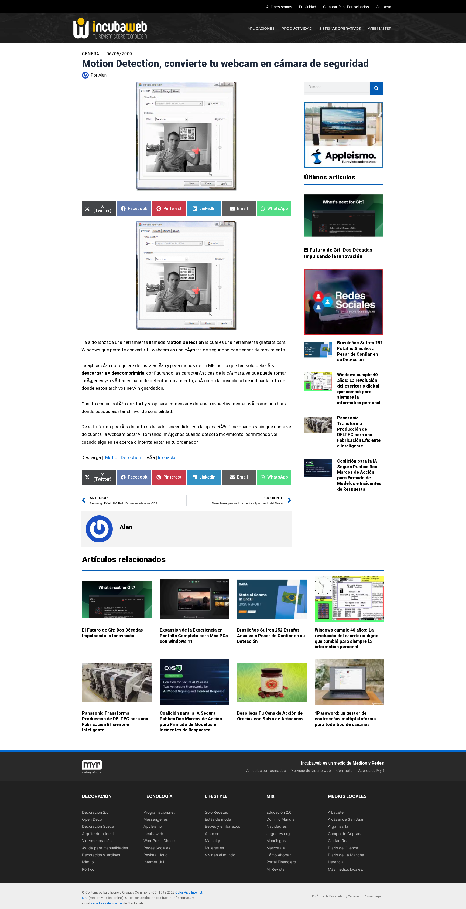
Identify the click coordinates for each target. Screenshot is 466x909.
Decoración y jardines (101, 855)
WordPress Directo (159, 840)
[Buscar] (376, 88)
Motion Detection (123, 457)
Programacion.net (159, 812)
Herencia (336, 862)
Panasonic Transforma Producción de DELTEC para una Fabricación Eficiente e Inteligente (359, 432)
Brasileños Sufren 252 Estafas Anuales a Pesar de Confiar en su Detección (359, 351)
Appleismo (152, 826)
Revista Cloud (155, 855)
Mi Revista (275, 869)
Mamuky (212, 840)
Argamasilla (338, 826)
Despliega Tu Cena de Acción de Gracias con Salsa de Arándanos (270, 716)
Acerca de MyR (371, 770)
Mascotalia (275, 848)
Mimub (88, 862)
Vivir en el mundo (220, 855)
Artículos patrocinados (266, 770)
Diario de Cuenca (343, 848)
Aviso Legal (373, 896)
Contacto (383, 7)
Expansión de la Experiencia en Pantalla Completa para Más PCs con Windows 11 (194, 636)
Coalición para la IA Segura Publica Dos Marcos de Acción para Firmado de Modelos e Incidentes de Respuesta (359, 475)
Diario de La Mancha (346, 855)
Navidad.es (276, 826)
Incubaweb (153, 833)
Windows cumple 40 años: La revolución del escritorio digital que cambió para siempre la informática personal (359, 388)
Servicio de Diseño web (311, 770)
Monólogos (276, 840)
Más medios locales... (346, 869)
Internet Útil (153, 862)
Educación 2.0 (279, 812)
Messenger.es (155, 819)
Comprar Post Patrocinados (346, 7)
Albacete (336, 812)
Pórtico (88, 869)
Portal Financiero (281, 862)
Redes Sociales (156, 848)
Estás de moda (218, 819)
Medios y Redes (368, 763)
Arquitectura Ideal (98, 833)
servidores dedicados (106, 903)
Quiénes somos (279, 7)
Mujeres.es (214, 848)
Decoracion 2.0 (95, 812)
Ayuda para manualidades (105, 848)
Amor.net (213, 833)
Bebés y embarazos (222, 826)
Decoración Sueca (98, 826)
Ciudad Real (338, 840)
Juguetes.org (278, 833)
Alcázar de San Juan (346, 819)
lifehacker (168, 457)
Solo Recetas (216, 812)
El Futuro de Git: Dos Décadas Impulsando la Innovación (112, 633)
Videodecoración (97, 840)
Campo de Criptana (345, 833)
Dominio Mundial (280, 819)
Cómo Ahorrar (278, 855)
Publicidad (307, 7)
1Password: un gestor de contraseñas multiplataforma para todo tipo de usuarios (345, 719)
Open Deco (92, 819)
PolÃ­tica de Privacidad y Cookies (336, 896)
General (92, 53)
